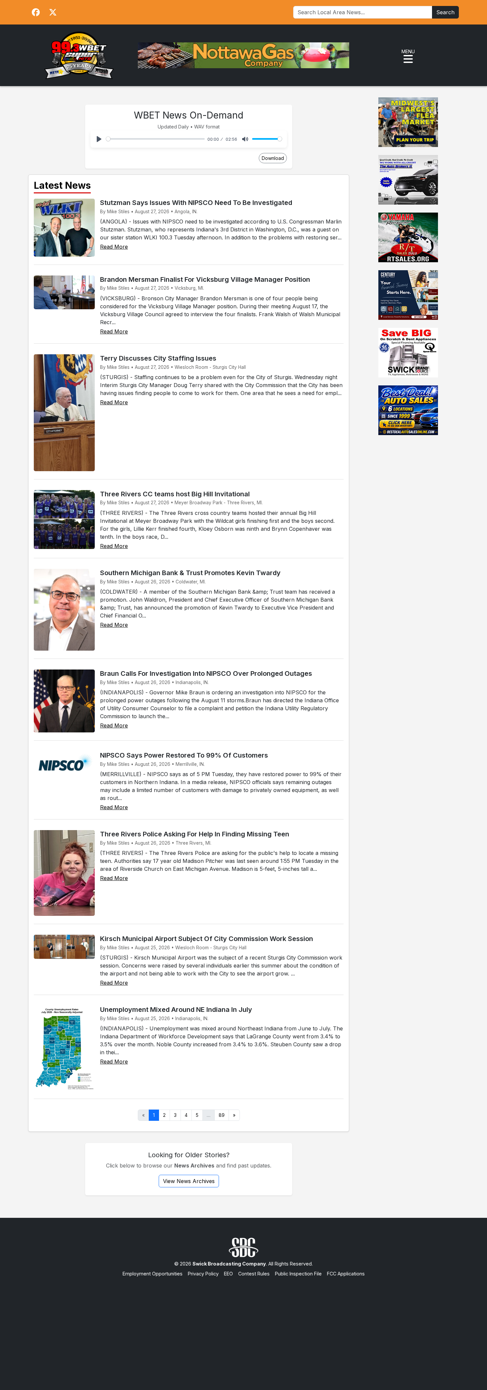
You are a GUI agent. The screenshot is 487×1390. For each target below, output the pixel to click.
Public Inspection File (298, 1273)
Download (273, 158)
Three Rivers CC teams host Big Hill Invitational (175, 494)
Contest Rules (254, 1273)
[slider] (155, 139)
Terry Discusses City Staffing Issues (158, 358)
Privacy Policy (203, 1273)
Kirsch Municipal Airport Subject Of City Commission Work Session (206, 939)
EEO (228, 1273)
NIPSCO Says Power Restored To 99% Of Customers (184, 755)
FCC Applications (346, 1273)
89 (222, 1115)
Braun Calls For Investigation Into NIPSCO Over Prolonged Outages (206, 673)
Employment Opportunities (153, 1273)
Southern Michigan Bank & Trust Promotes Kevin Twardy (190, 573)
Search (445, 12)
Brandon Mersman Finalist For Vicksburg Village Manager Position (205, 279)
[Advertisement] (243, 1327)
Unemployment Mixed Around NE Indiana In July (176, 1010)
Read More (114, 246)
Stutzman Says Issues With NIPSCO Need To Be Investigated (196, 203)
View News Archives (189, 1181)
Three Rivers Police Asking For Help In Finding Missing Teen (194, 834)
